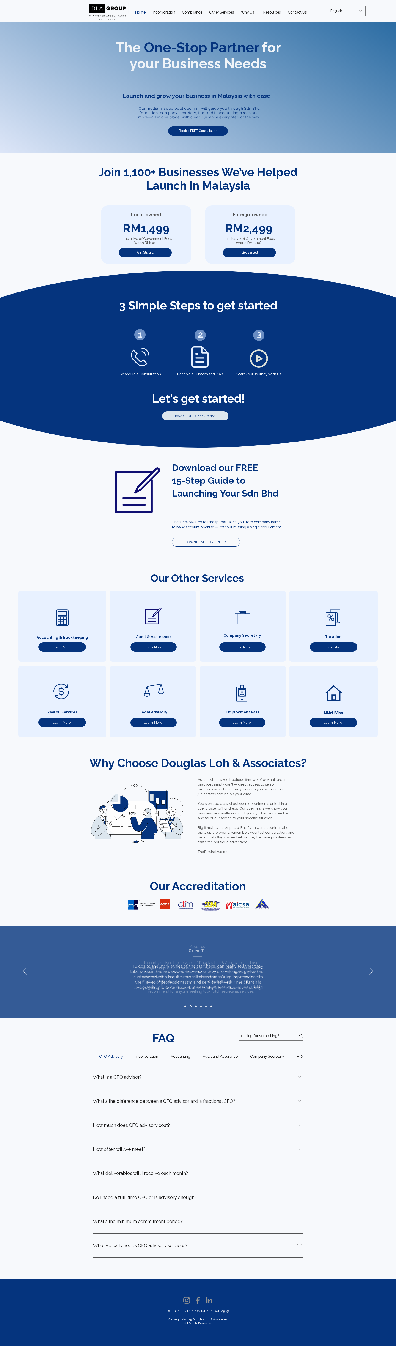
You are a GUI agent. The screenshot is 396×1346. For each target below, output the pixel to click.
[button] (192, 12)
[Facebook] (197, 1300)
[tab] (111, 1056)
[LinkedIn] (209, 1300)
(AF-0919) (222, 1311)
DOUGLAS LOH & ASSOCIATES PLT (191, 1311)
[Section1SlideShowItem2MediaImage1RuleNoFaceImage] (185, 1006)
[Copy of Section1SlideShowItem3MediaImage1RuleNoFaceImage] (201, 1006)
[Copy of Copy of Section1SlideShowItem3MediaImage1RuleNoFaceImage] (196, 1006)
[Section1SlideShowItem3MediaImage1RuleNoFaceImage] (191, 1006)
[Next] (371, 971)
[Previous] (25, 971)
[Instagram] (186, 1300)
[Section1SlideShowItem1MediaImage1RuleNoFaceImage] (206, 1006)
